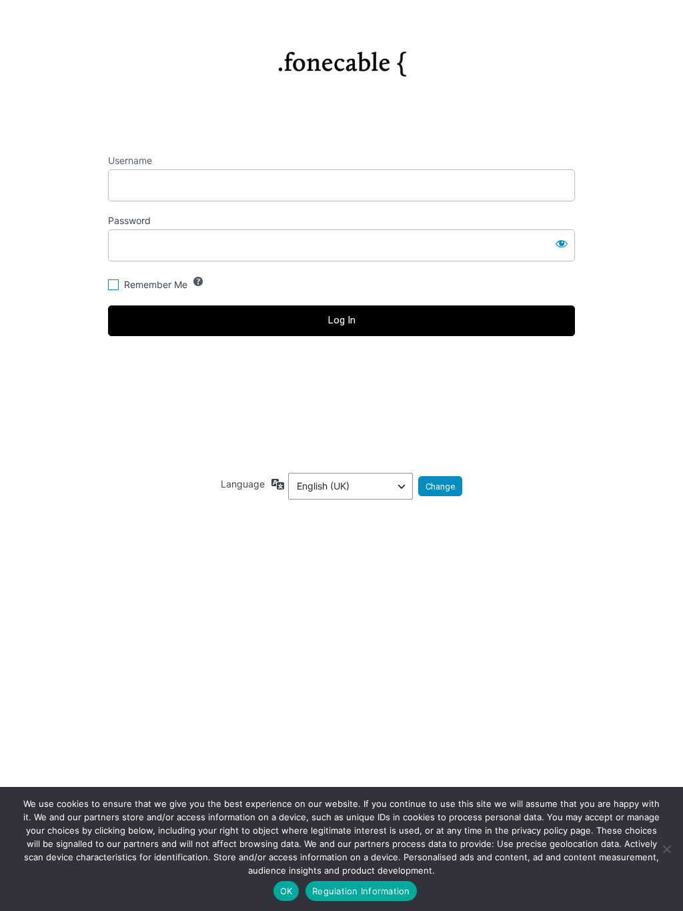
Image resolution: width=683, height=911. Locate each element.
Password (129, 220)
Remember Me (155, 284)
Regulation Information (361, 891)
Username (130, 160)
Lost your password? (342, 370)
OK (286, 891)
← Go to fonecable (342, 394)
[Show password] (561, 242)
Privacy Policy (341, 424)
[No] (666, 849)
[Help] (198, 281)
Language (243, 484)
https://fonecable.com (342, 59)
